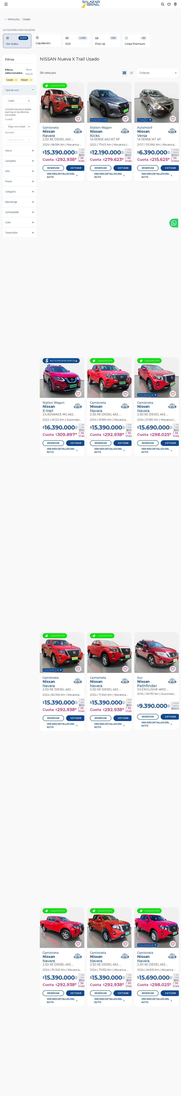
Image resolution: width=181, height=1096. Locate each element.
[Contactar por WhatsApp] (173, 223)
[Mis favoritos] (169, 4)
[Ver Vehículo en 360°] (77, 131)
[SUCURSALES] (175, 4)
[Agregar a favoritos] (78, 119)
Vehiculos (13, 19)
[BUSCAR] (162, 4)
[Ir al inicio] (90, 4)
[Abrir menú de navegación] (6, 4)
